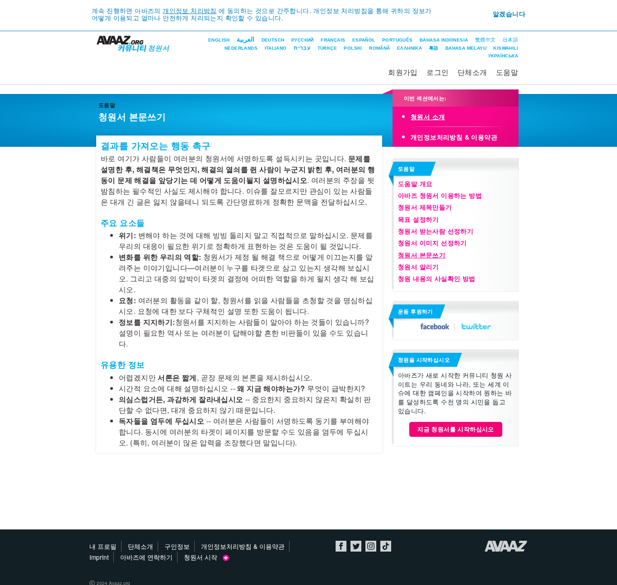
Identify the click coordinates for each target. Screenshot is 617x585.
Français (333, 39)
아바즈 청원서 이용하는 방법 (440, 195)
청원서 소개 (428, 116)
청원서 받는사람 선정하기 (435, 230)
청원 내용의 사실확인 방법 (437, 278)
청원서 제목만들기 (425, 206)
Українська (503, 55)
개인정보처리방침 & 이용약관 (454, 136)
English (219, 39)
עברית (302, 48)
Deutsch (273, 39)
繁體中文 (485, 39)
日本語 (510, 39)
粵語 (434, 48)
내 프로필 (103, 546)
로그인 (437, 72)
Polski (353, 48)
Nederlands (240, 48)
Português (397, 39)
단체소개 (472, 72)
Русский (302, 39)
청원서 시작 (203, 557)
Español (363, 39)
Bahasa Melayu (465, 48)
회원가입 (403, 72)
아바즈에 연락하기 (146, 557)
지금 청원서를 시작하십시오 (455, 429)
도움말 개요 (415, 183)
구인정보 (177, 546)
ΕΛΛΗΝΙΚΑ (409, 48)
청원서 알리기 (418, 266)
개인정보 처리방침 (190, 10)
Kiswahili (505, 48)
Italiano (276, 48)
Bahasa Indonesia (444, 39)
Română (379, 48)
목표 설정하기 (418, 219)
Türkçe (327, 48)
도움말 (507, 72)
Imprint (99, 557)
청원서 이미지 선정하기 (432, 242)
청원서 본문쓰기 (421, 254)
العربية (245, 39)
